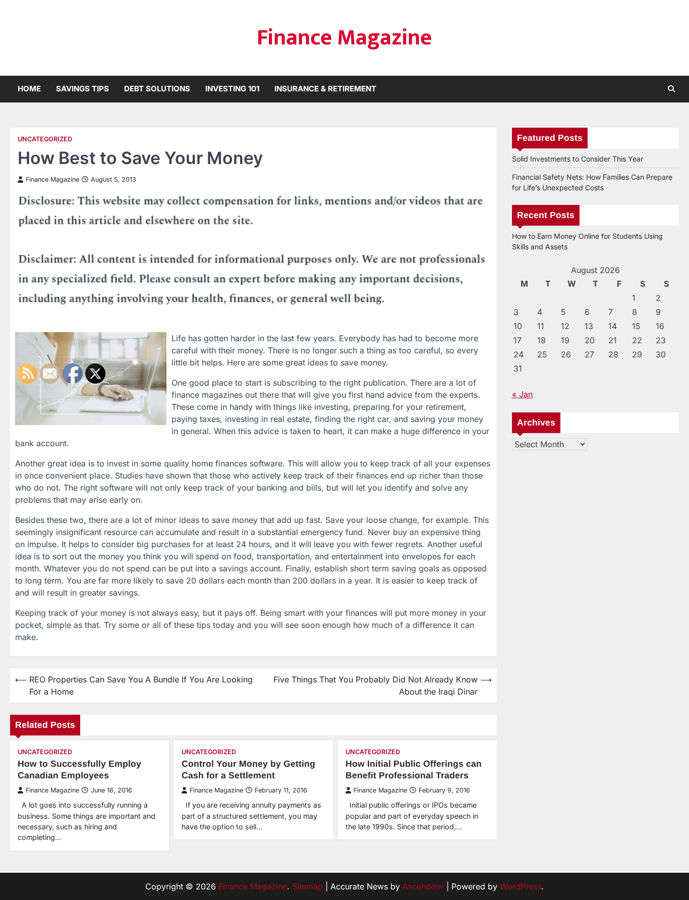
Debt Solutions (157, 88)
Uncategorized (45, 139)
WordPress (520, 886)
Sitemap (307, 886)
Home (29, 88)
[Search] (671, 88)
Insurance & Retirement (325, 88)
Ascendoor (423, 886)
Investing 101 (232, 88)
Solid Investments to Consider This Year (577, 158)
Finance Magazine (344, 38)
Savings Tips (82, 88)
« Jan (522, 394)
